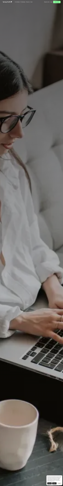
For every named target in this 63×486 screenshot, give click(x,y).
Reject (54, 483)
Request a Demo (31, 27)
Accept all (49, 483)
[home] (7, 2)
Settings (59, 483)
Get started (57, 1)
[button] (17, 2)
